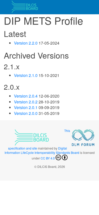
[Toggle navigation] (88, 7)
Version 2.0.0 (26, 113)
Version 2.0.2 (26, 102)
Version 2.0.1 (26, 107)
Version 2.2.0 (26, 43)
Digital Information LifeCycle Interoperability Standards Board (42, 150)
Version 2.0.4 (26, 96)
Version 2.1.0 (26, 75)
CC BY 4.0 (48, 158)
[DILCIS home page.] (24, 7)
